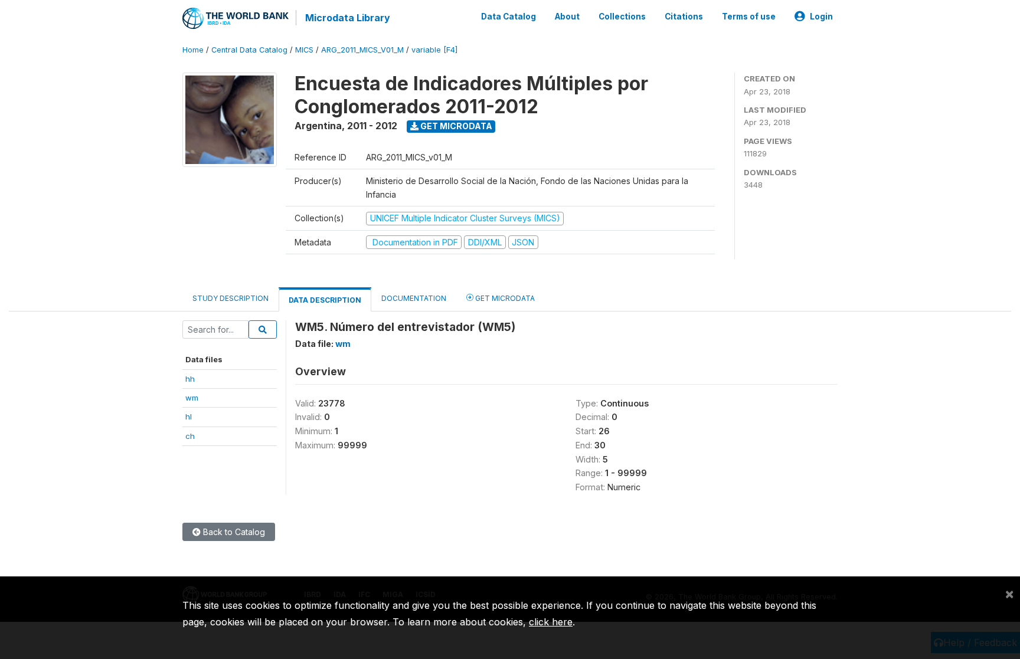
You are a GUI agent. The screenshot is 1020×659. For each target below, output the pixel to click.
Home (193, 49)
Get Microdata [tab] (504, 298)
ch (190, 436)
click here (551, 622)
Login (821, 16)
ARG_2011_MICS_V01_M (362, 49)
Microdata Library (347, 18)
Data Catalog (508, 16)
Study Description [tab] (230, 298)
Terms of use (749, 16)
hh (190, 378)
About (567, 16)
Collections (622, 16)
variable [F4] (434, 49)
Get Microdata (455, 126)
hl (188, 416)
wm (191, 397)
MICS (304, 49)
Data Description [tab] (325, 300)
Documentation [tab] (413, 298)
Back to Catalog (233, 532)
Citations (684, 16)
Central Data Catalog (249, 49)
